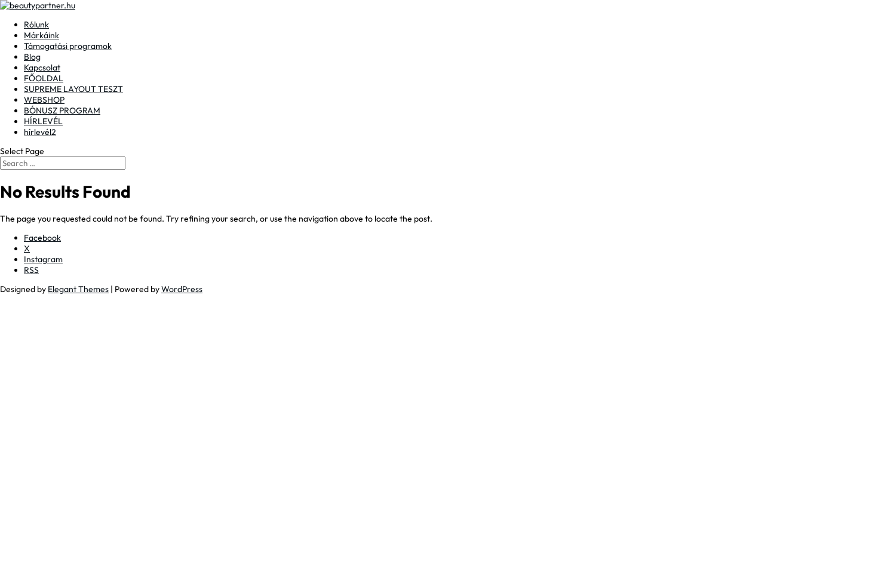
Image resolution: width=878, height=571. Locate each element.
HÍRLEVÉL (43, 121)
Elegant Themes (78, 289)
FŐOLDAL (43, 78)
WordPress (181, 289)
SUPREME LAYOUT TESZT (73, 89)
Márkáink (41, 35)
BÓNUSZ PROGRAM (62, 110)
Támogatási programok (68, 46)
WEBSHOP (44, 99)
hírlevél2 (40, 132)
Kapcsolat (42, 67)
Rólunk (36, 24)
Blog (32, 56)
